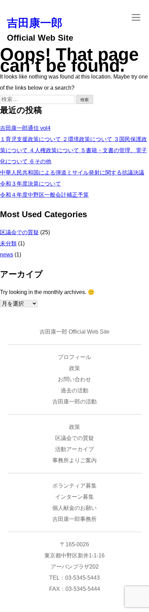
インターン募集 (74, 497)
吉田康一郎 (34, 23)
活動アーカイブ (74, 449)
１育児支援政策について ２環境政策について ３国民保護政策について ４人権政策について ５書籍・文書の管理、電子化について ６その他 (73, 150)
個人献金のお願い (74, 508)
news (6, 255)
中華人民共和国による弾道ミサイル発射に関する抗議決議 (72, 173)
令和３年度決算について (30, 184)
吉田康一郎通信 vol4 (25, 128)
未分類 (8, 243)
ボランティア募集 (74, 486)
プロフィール (74, 357)
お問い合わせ (74, 379)
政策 (74, 368)
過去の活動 (74, 390)
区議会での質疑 (19, 232)
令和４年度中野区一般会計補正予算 (44, 195)
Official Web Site (40, 37)
